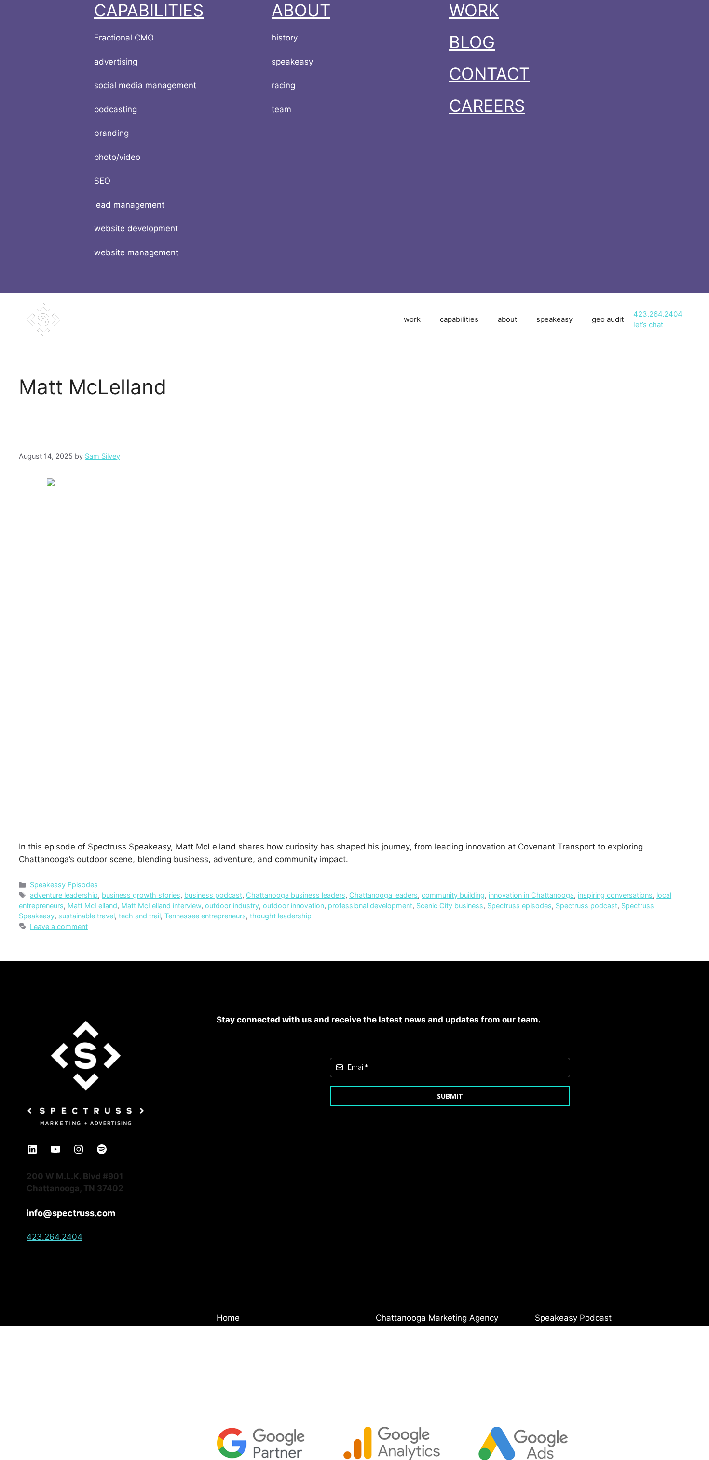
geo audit (608, 319)
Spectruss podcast (586, 906)
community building (453, 895)
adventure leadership (64, 895)
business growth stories (141, 895)
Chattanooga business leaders (295, 895)
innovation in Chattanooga (531, 895)
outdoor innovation (293, 906)
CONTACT (489, 74)
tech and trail (140, 916)
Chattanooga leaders (383, 895)
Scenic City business (449, 906)
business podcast (213, 895)
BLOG (472, 42)
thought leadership (281, 916)
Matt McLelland (92, 906)
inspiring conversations (615, 895)
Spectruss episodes (519, 906)
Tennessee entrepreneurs (205, 916)
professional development (370, 906)
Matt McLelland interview (161, 906)
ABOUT (301, 10)
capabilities (459, 319)
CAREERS (487, 105)
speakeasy (554, 319)
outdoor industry (232, 906)
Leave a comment (59, 926)
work (412, 319)
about (507, 319)
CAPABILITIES (149, 10)
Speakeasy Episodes (64, 884)
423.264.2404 (657, 314)
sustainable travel (86, 916)
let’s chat (648, 324)
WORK (474, 10)
